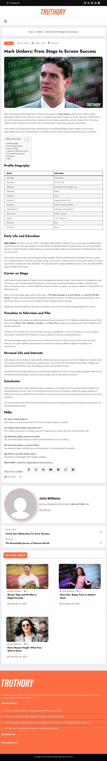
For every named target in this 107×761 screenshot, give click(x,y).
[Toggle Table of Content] (25, 139)
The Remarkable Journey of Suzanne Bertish (27, 543)
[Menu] (5, 21)
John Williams (25, 43)
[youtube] (99, 3)
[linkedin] (43, 470)
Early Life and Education (15, 146)
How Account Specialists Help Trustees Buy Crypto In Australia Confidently (34, 716)
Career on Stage (12, 148)
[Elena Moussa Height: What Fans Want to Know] (27, 629)
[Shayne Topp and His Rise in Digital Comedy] (27, 576)
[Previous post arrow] (100, 532)
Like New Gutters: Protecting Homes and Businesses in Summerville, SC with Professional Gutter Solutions (47, 722)
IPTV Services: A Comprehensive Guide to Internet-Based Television (32, 728)
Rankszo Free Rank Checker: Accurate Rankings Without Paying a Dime (33, 710)
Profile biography (12, 143)
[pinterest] (58, 470)
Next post (9, 539)
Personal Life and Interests (16, 154)
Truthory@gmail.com (9, 742)
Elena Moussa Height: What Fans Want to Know (24, 649)
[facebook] (28, 470)
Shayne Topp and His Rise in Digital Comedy (22, 596)
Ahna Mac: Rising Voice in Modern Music (78, 596)
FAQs (9, 159)
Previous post (11, 530)
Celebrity (9, 43)
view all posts (45, 510)
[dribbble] (92, 3)
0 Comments (55, 43)
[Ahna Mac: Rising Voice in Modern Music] (80, 576)
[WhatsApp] (65, 470)
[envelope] (51, 470)
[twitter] (36, 470)
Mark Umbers (10, 243)
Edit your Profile (77, 504)
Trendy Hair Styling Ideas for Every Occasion (35, 462)
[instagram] (95, 3)
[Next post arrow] (100, 542)
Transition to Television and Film (17, 151)
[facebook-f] (85, 3)
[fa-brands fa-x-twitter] (88, 3)
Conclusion (11, 156)
